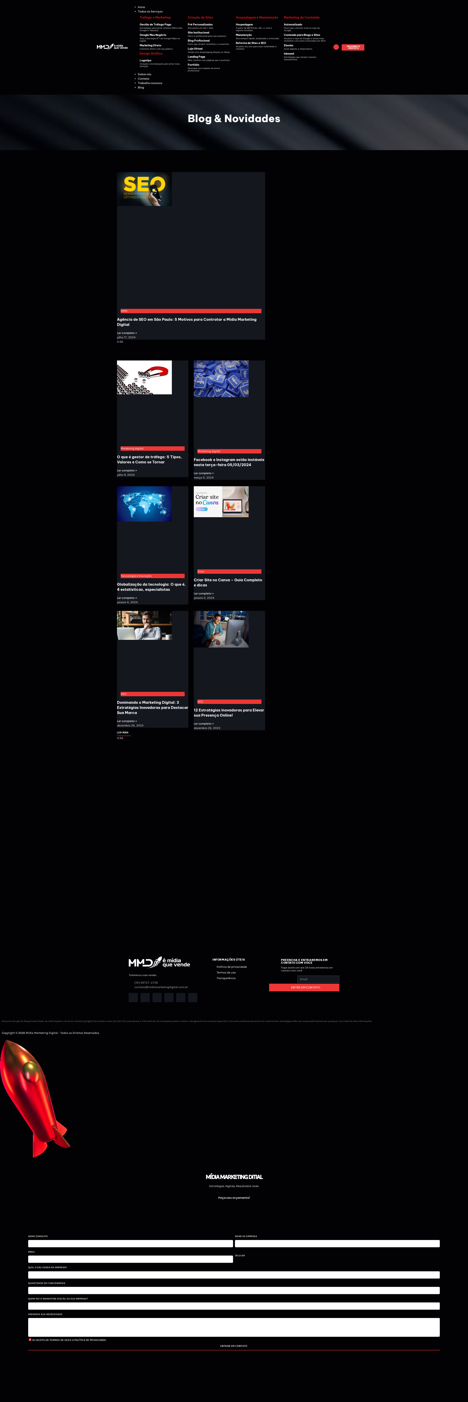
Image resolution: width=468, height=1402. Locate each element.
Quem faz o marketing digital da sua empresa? (58, 1298)
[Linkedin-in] (157, 997)
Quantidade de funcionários (46, 1283)
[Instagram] (168, 997)
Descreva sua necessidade (45, 1314)
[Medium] (192, 997)
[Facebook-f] (133, 997)
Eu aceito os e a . (69, 1340)
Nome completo (38, 1236)
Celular (240, 1255)
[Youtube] (180, 997)
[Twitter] (145, 997)
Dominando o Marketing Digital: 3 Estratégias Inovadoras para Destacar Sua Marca (152, 707)
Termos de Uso (59, 1340)
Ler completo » (127, 333)
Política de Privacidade (90, 1340)
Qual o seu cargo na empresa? (47, 1267)
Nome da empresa (246, 1236)
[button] (234, 11)
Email (31, 1251)
